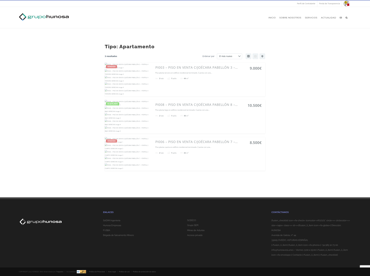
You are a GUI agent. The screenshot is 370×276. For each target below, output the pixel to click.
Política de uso (124, 272)
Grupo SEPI (192, 225)
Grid (248, 56)
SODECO (191, 220)
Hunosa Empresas (112, 225)
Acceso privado (194, 235)
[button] (347, 17)
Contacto (297, 255)
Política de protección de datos (144, 272)
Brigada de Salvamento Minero (118, 235)
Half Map (262, 56)
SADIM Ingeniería (111, 220)
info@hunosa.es (279, 250)
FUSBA (106, 230)
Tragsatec (59, 272)
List (255, 56)
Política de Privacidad (97, 272)
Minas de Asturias (196, 230)
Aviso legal (112, 272)
